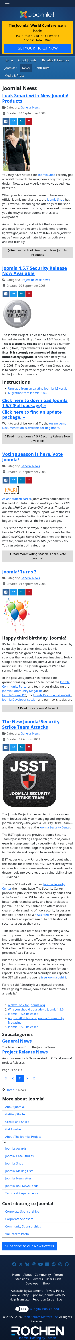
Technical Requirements (21, 1193)
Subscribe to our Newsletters (29, 1246)
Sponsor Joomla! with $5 (48, 1295)
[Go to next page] (27, 1078)
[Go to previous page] (13, 1078)
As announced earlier (16, 499)
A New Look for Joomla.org (26, 1005)
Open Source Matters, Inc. (40, 1317)
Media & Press (14, 76)
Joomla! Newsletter (18, 1178)
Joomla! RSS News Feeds (21, 1186)
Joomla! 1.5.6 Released (23, 1014)
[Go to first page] (6, 1078)
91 (20, 1078)
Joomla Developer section (19, 700)
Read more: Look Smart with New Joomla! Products (38, 252)
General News (30, 107)
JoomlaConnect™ (13, 695)
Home (9, 60)
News (26, 68)
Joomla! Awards (16, 1148)
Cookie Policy (19, 1295)
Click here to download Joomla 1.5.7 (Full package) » (35, 402)
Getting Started (16, 1114)
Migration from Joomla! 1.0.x (27, 393)
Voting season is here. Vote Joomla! (32, 457)
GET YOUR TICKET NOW (37, 48)
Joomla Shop (47, 175)
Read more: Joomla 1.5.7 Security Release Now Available (38, 438)
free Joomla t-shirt (53, 977)
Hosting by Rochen (37, 1338)
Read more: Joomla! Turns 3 (38, 708)
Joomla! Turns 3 (19, 572)
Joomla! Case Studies (19, 1156)
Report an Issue (43, 1299)
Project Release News (35, 280)
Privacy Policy (55, 1291)
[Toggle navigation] (7, 3)
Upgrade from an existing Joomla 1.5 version (38, 388)
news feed (42, 915)
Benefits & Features (55, 60)
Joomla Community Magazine (22, 691)
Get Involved (14, 1129)
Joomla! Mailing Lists (19, 1171)
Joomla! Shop (14, 1163)
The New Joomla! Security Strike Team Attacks (31, 724)
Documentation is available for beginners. (31, 428)
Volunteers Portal (17, 1234)
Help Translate (19, 1299)
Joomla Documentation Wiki (52, 695)
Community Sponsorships (23, 1226)
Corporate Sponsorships (22, 1211)
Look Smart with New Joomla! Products (35, 98)
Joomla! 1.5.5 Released (23, 1027)
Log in (61, 1299)
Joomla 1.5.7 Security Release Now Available (34, 271)
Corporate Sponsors (19, 1219)
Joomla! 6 (11, 68)
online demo (57, 423)
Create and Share (17, 1122)
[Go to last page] (34, 1078)
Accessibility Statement (27, 1291)
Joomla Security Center (55, 827)
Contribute (42, 68)
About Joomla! (27, 60)
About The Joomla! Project (23, 1137)
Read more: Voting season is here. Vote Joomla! (38, 556)
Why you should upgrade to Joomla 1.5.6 (36, 1009)
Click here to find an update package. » (32, 414)
